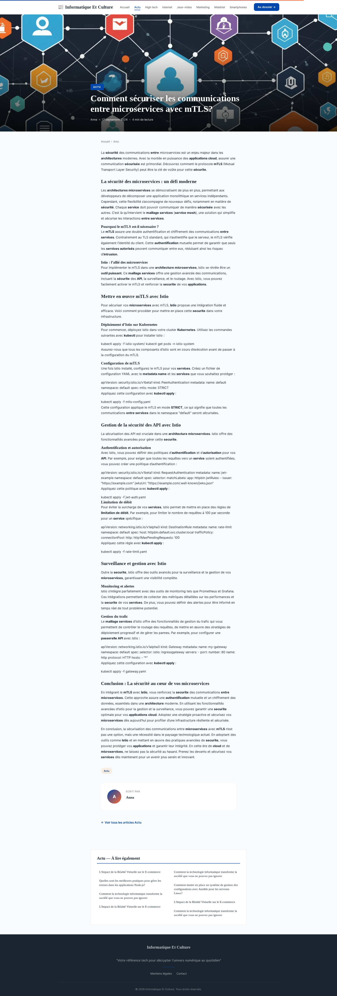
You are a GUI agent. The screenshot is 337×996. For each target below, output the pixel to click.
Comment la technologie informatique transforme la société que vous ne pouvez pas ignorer (130, 895)
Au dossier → (267, 7)
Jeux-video (184, 7)
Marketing (203, 7)
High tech (151, 7)
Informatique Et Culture (85, 7)
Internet (167, 7)
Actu (137, 7)
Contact (181, 973)
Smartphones (238, 7)
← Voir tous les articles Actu (121, 822)
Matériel (219, 7)
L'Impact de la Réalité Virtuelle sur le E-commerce (130, 871)
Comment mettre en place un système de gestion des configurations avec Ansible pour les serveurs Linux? (206, 889)
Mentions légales (161, 973)
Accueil (125, 7)
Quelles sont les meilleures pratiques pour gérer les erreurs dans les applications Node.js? (130, 882)
